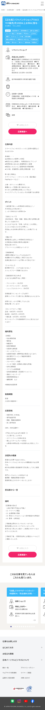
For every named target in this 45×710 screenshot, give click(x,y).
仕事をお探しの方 (10, 641)
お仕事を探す (10, 9)
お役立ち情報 (8, 653)
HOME (3, 9)
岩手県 (18, 9)
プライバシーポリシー (28, 668)
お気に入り (23, 125)
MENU (42, 5)
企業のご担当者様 (9, 678)
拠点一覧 (6, 668)
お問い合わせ (25, 678)
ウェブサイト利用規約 (10, 673)
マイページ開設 (26, 673)
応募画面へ (22, 131)
